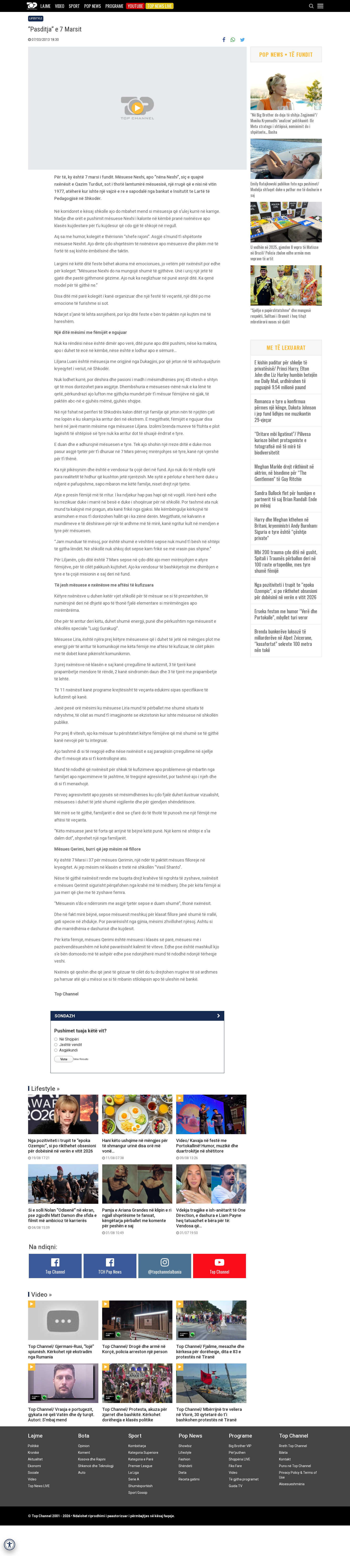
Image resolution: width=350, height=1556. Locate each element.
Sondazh (65, 1015)
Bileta (283, 1452)
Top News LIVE (159, 6)
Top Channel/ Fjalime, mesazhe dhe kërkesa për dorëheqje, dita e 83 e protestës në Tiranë (210, 1351)
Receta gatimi (189, 1479)
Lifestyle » (45, 1088)
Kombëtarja (137, 1446)
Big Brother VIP (240, 1446)
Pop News (92, 6)
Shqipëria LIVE (239, 1459)
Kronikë (33, 1452)
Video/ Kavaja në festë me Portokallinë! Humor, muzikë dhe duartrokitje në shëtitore (207, 1149)
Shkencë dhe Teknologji (96, 1466)
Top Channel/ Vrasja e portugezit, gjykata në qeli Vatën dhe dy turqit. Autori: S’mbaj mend (61, 1414)
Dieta (182, 1472)
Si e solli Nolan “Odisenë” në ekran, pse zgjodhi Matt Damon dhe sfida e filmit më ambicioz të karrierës (62, 1218)
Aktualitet (35, 1459)
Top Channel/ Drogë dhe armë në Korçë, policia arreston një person (134, 1349)
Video (59, 6)
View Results (80, 1059)
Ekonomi (34, 1466)
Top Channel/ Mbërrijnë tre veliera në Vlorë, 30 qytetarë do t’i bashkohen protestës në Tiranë (209, 1414)
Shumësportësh (140, 1486)
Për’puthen (237, 1452)
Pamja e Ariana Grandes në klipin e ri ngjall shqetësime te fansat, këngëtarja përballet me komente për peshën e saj (136, 1221)
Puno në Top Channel (295, 1466)
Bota (83, 1436)
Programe (114, 6)
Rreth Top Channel (293, 1446)
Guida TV (235, 1486)
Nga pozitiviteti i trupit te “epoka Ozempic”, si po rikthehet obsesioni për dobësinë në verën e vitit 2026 (62, 1149)
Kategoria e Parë (140, 1459)
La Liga (133, 1472)
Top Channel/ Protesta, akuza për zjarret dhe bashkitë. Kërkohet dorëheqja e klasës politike (134, 1414)
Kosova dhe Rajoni (91, 1459)
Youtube (135, 6)
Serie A (133, 1479)
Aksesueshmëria (292, 1484)
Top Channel (55, 1272)
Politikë (33, 1446)
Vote (63, 1059)
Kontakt (285, 1459)
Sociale (33, 1472)
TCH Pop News (109, 1272)
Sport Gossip (137, 1493)
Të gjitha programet (244, 1479)
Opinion (84, 1446)
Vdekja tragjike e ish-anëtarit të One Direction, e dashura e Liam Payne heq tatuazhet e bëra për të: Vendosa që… (210, 1221)
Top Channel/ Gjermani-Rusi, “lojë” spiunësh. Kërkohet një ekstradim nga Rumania (61, 1351)
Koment (84, 1452)
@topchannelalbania (164, 1272)
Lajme (45, 6)
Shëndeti (185, 1466)
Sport (74, 6)
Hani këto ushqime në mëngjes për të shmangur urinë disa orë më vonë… (135, 1149)
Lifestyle (35, 18)
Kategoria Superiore (143, 1452)
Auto (81, 1472)
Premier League (140, 1466)
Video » (41, 1294)
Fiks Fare (235, 1466)
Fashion (184, 1459)
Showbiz (185, 1446)
